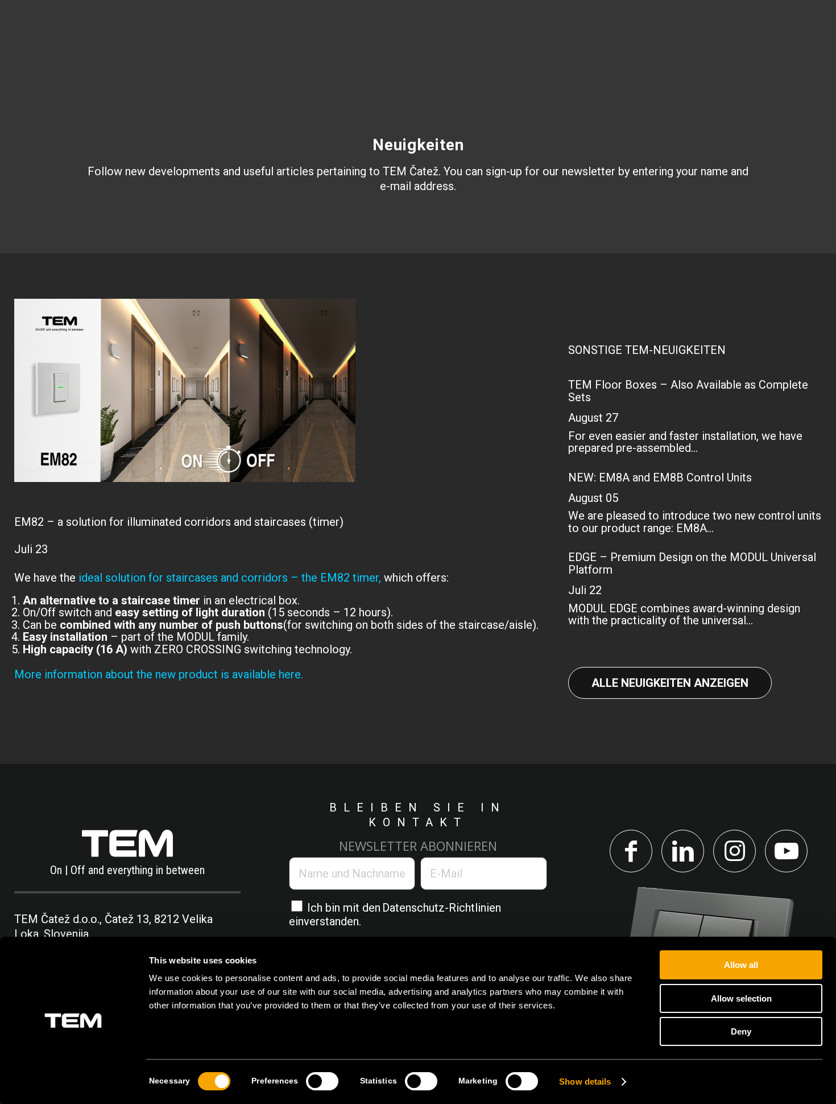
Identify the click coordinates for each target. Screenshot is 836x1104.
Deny (741, 1031)
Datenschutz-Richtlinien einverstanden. (395, 914)
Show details (585, 1081)
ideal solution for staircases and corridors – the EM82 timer (228, 577)
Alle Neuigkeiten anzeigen (669, 683)
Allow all (741, 965)
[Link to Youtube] (786, 851)
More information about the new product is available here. (158, 674)
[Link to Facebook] (631, 851)
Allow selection (741, 998)
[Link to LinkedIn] (682, 851)
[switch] (322, 1081)
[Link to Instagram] (734, 851)
